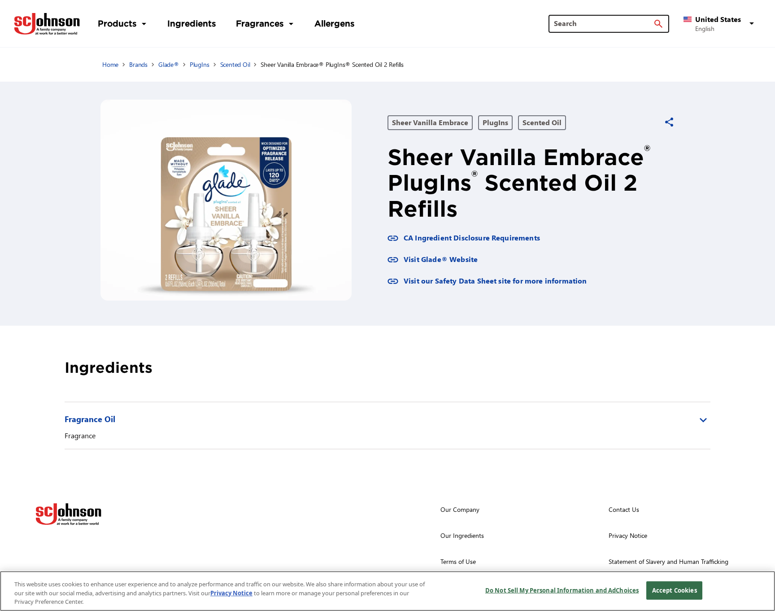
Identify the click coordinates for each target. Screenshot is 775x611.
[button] (720, 24)
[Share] (669, 122)
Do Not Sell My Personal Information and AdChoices (562, 590)
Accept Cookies (674, 590)
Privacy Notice (231, 593)
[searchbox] (603, 23)
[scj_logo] (68, 514)
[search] (658, 23)
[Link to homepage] (47, 24)
